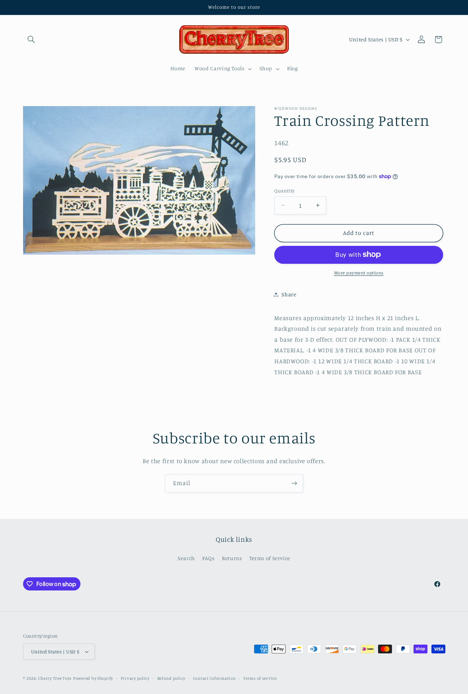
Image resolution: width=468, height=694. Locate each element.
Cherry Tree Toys (55, 678)
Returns (232, 558)
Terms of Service (269, 558)
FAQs (208, 558)
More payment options (359, 272)
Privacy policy (135, 678)
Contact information (214, 678)
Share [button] (289, 294)
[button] (31, 39)
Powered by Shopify (93, 678)
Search (186, 558)
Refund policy (171, 678)
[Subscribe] (294, 483)
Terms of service (260, 678)
